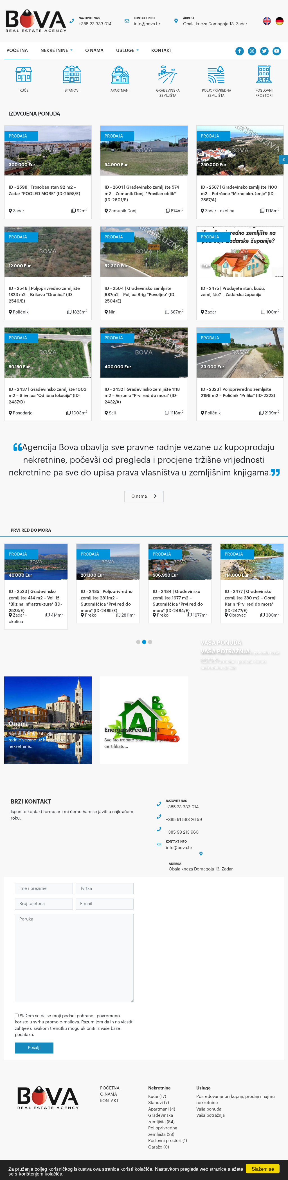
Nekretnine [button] (54, 50)
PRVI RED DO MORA (31, 530)
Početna (18, 50)
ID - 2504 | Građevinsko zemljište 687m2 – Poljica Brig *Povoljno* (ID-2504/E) (140, 294)
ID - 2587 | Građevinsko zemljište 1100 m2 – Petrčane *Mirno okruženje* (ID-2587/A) (239, 193)
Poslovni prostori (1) (167, 1141)
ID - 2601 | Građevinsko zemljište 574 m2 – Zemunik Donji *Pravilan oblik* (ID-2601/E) (142, 193)
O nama (94, 50)
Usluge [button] (125, 50)
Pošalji (34, 1048)
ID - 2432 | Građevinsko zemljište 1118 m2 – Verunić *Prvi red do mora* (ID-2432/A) (142, 395)
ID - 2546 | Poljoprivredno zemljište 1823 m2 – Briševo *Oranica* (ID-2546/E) (44, 294)
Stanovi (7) (158, 1103)
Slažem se (263, 1168)
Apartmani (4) (161, 1109)
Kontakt (161, 50)
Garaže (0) (158, 1147)
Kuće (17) (157, 1097)
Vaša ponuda (208, 1109)
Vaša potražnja (210, 1115)
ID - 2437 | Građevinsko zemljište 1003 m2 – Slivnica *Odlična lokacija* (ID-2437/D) (47, 395)
